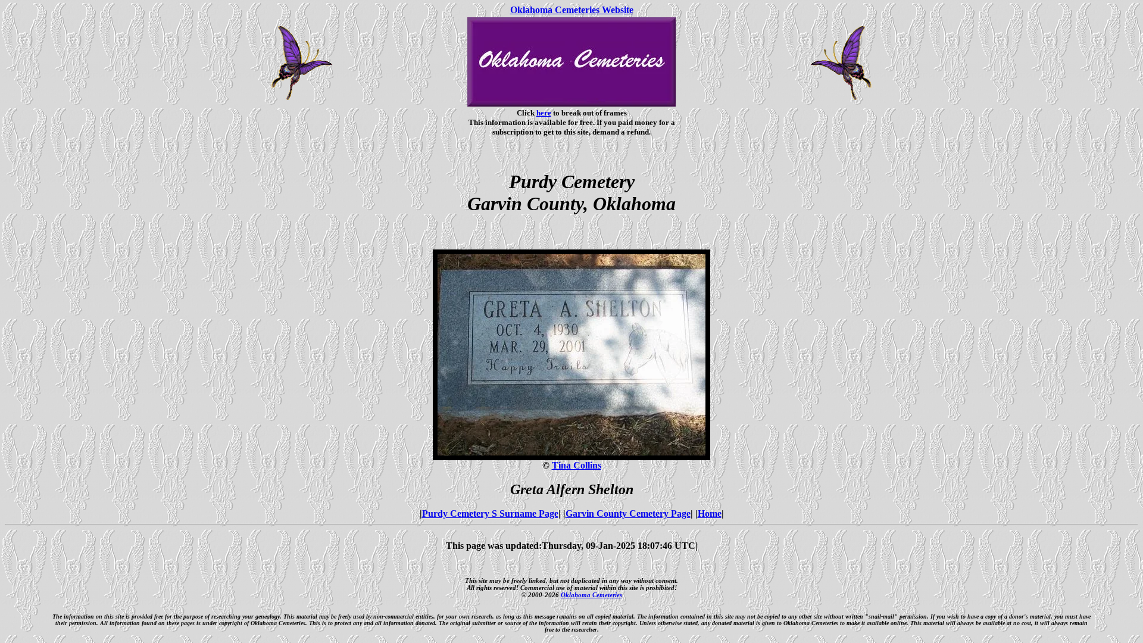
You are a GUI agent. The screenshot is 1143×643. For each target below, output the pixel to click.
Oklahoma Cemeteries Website (571, 10)
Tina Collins (576, 465)
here (543, 112)
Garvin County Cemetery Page (628, 513)
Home (710, 513)
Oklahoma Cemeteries (591, 594)
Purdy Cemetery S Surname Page (490, 513)
